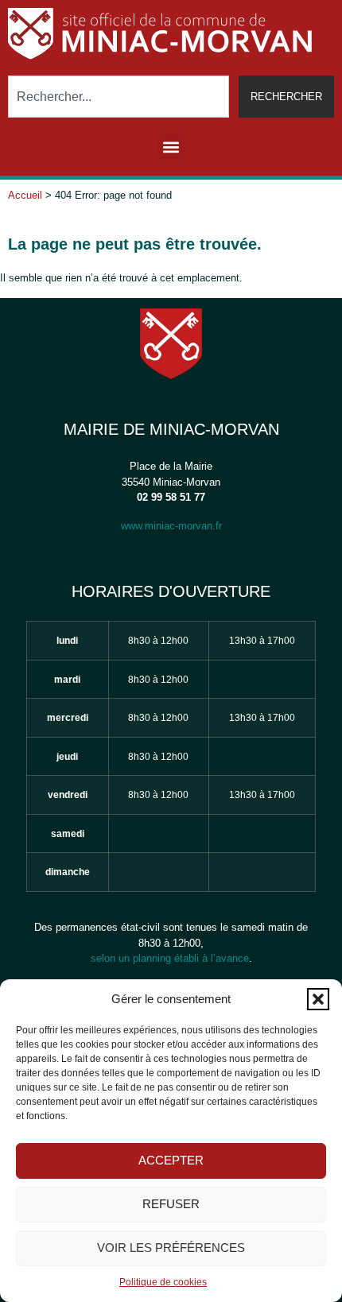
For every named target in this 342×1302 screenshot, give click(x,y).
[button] (318, 999)
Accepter (171, 1160)
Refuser (171, 1204)
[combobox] (118, 97)
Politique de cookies (163, 1282)
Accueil (25, 195)
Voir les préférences (171, 1247)
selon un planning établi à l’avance (170, 958)
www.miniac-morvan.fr (171, 526)
